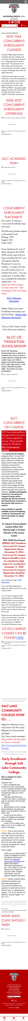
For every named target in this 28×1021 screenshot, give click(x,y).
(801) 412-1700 (15, 989)
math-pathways (7, 929)
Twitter (12, 22)
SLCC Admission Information (14, 299)
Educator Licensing (9, 1005)
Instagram (15, 22)
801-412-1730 (16, 991)
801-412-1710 (18, 992)
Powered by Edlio (14, 1007)
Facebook (9, 22)
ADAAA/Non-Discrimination (8, 1003)
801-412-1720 (16, 994)
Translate (18, 998)
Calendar (4, 1019)
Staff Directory (13, 1019)
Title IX (24, 1003)
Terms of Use (19, 1003)
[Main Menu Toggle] (25, 1)
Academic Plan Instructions (9, 167)
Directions (23, 1019)
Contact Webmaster (18, 1005)
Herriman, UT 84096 (14, 986)
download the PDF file (6, 134)
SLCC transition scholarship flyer (11, 374)
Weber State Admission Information (13, 316)
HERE (20, 637)
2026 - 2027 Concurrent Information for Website (14, 117)
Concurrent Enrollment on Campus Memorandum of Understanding (15, 642)
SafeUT (18, 22)
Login (24, 25)
